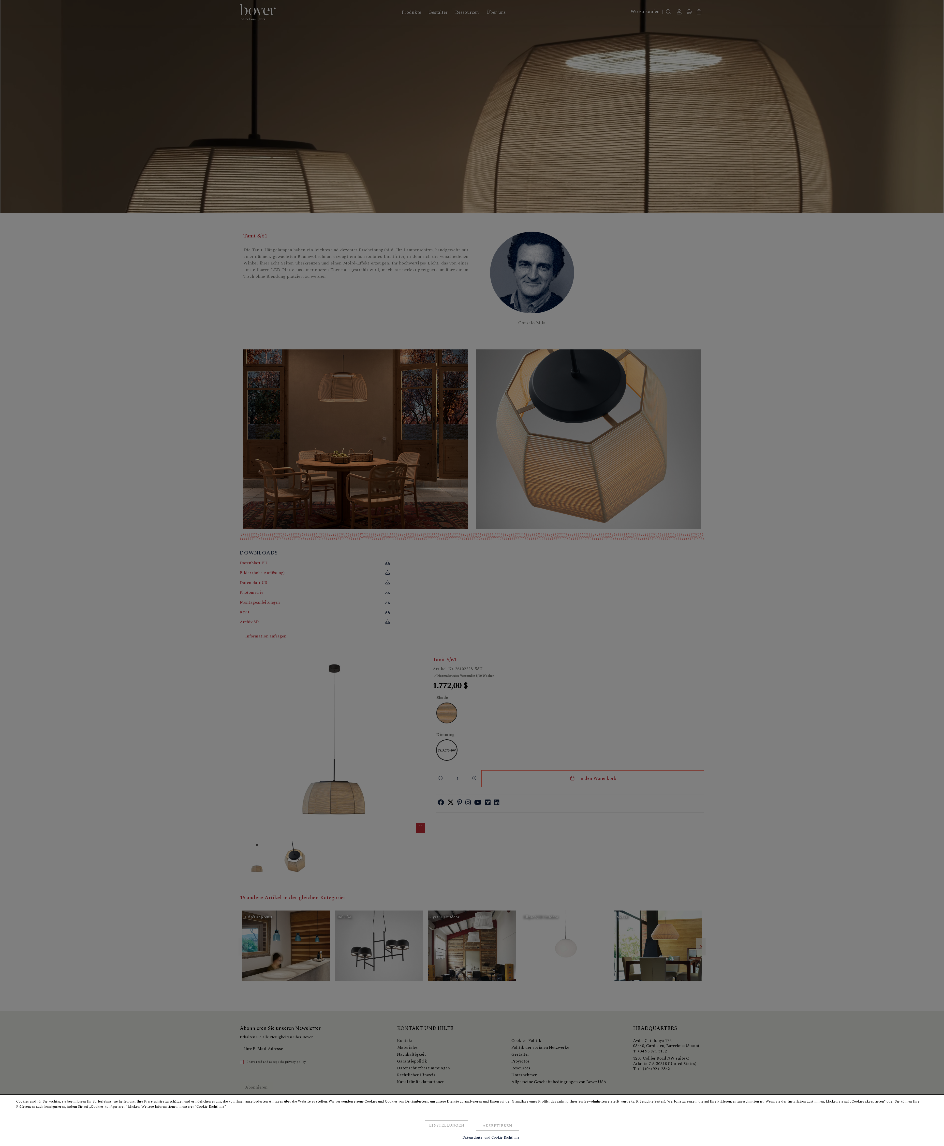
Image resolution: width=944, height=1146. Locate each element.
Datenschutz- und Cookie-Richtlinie (490, 1137)
